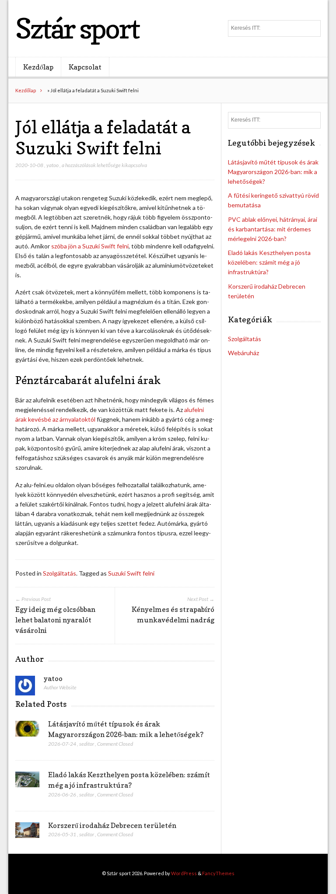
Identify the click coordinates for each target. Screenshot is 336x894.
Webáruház (243, 352)
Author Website (60, 687)
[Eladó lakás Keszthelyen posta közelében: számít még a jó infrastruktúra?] (27, 782)
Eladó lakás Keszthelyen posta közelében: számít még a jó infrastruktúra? (269, 262)
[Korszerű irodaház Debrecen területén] (27, 832)
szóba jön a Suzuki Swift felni (90, 246)
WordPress (184, 873)
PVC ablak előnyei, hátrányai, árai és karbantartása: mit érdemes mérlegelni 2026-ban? (272, 229)
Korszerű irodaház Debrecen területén (112, 825)
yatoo (52, 165)
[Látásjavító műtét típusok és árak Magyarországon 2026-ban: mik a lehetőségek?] (27, 731)
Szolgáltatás (59, 573)
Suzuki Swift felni (131, 573)
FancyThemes (218, 873)
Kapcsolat (85, 67)
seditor (86, 743)
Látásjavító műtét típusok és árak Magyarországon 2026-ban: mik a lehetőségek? (273, 171)
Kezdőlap (38, 67)
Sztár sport (77, 28)
